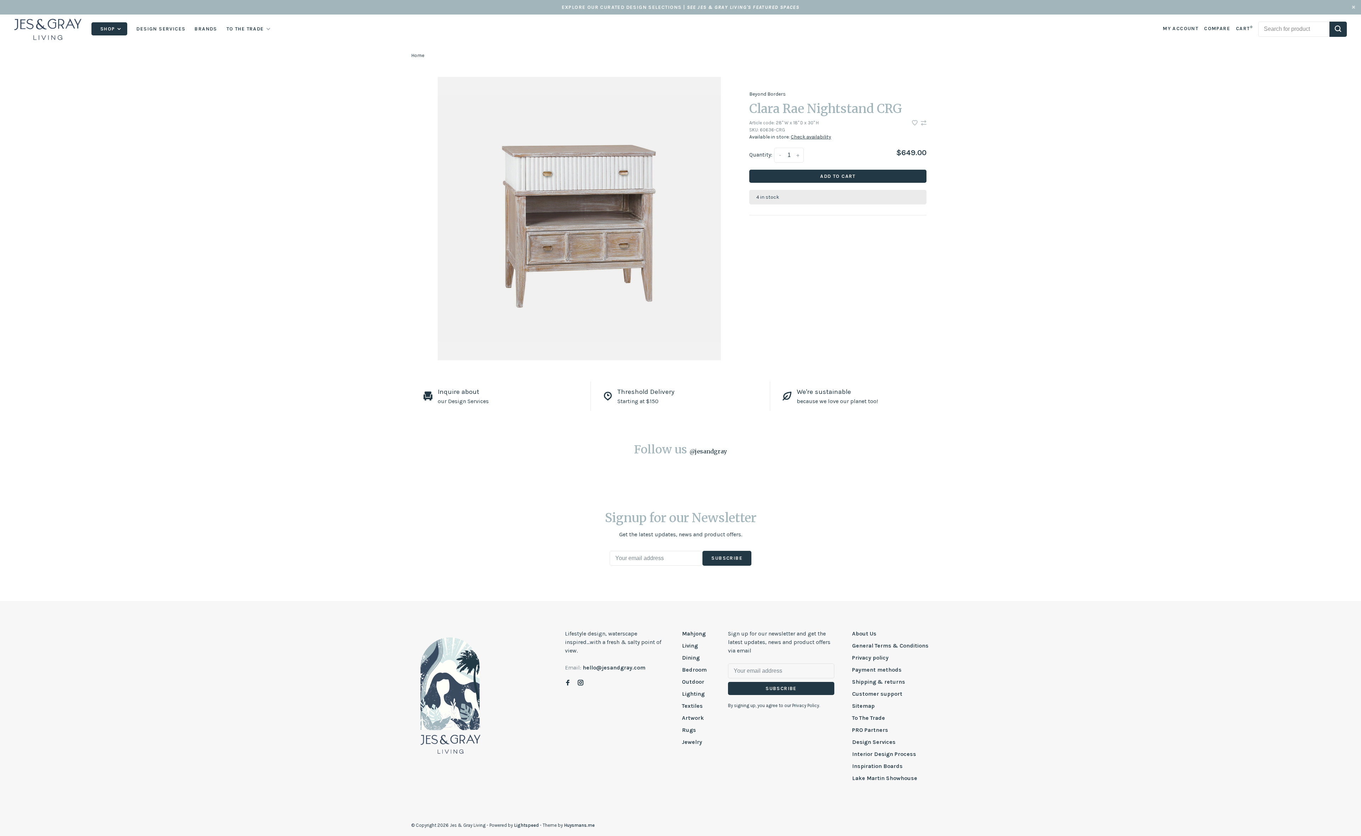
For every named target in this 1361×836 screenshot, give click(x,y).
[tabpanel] (579, 218)
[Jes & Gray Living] (450, 695)
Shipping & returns (878, 681)
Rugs (689, 730)
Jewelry (692, 742)
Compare (1217, 29)
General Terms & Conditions (890, 645)
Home (417, 55)
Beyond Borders (767, 94)
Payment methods (877, 669)
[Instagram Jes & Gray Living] (580, 683)
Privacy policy (870, 657)
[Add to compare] (923, 123)
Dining (691, 657)
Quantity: (760, 154)
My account (1180, 29)
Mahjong (694, 633)
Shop (108, 29)
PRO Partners (870, 730)
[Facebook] (568, 683)
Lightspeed (526, 825)
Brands (206, 29)
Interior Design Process (884, 754)
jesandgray (708, 451)
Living (690, 645)
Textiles (692, 705)
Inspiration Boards (877, 766)
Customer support (877, 693)
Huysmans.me (579, 825)
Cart (1244, 29)
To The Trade (868, 717)
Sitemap (863, 705)
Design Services (160, 29)
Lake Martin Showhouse (884, 778)
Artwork (693, 717)
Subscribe (727, 558)
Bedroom (694, 669)
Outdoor (693, 681)
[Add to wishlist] (915, 123)
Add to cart (837, 176)
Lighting (693, 693)
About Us (864, 633)
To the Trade (245, 29)
